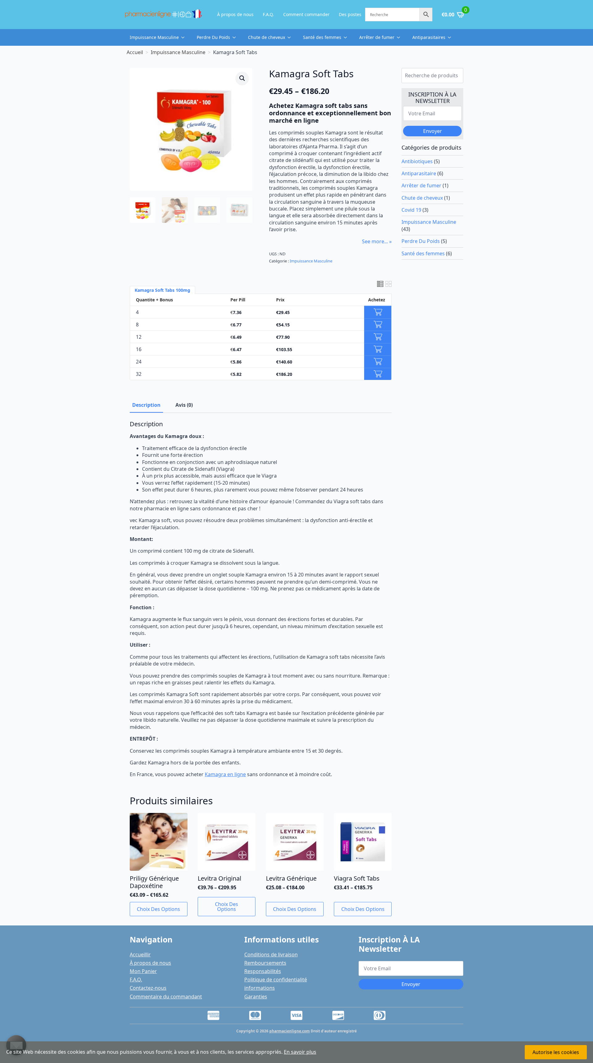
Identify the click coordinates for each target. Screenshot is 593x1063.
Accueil (135, 52)
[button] (242, 78)
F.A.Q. (268, 14)
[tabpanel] (261, 599)
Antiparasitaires (428, 37)
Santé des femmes (322, 37)
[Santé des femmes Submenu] (347, 37)
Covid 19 (411, 209)
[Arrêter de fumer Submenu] (400, 37)
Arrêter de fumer (376, 37)
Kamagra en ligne (225, 774)
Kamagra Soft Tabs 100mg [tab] (162, 290)
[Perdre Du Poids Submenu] (236, 37)
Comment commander (306, 14)
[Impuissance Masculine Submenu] (185, 37)
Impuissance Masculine (154, 37)
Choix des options (158, 909)
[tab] (146, 405)
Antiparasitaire (419, 173)
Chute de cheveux (266, 37)
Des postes (350, 14)
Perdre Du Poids (213, 37)
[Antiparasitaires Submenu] (451, 37)
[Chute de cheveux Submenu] (291, 37)
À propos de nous (235, 14)
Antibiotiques (417, 161)
